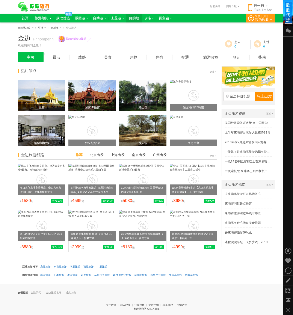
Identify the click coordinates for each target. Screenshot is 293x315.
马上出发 (264, 96)
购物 (133, 57)
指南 (262, 57)
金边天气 (36, 292)
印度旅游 (86, 274)
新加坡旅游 (140, 274)
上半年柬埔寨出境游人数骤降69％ (247, 132)
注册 (265, 16)
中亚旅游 (102, 266)
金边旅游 (71, 292)
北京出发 (97, 155)
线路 (82, 57)
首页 (25, 18)
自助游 (98, 18)
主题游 (116, 18)
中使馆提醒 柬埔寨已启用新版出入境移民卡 (254, 171)
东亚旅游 (45, 266)
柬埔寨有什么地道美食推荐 (243, 222)
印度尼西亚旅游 (122, 274)
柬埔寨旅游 (175, 274)
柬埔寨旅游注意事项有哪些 (243, 213)
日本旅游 (59, 274)
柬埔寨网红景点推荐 (238, 203)
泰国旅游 (72, 274)
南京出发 (139, 155)
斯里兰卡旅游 (158, 274)
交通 (185, 57)
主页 (31, 57)
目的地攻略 (24, 27)
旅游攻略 (211, 57)
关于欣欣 (111, 304)
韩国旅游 (45, 274)
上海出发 (118, 155)
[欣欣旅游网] (33, 7)
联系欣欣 (168, 304)
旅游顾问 (41, 18)
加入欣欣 (125, 304)
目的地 (134, 18)
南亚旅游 (75, 266)
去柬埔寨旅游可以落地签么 (243, 194)
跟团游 (80, 18)
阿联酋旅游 (191, 274)
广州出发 (160, 155)
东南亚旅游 (60, 266)
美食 (108, 57)
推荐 (79, 155)
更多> (213, 71)
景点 (56, 57)
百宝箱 (164, 18)
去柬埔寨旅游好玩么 (238, 232)
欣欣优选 (63, 18)
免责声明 (153, 304)
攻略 (147, 18)
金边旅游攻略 (53, 292)
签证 (236, 57)
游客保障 (215, 6)
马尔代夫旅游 (102, 274)
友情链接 (182, 304)
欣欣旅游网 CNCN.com (146, 308)
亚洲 (40, 27)
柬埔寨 (55, 27)
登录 (257, 16)
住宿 (159, 57)
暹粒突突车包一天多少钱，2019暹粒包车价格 (255, 242)
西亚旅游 (88, 266)
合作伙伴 (139, 304)
